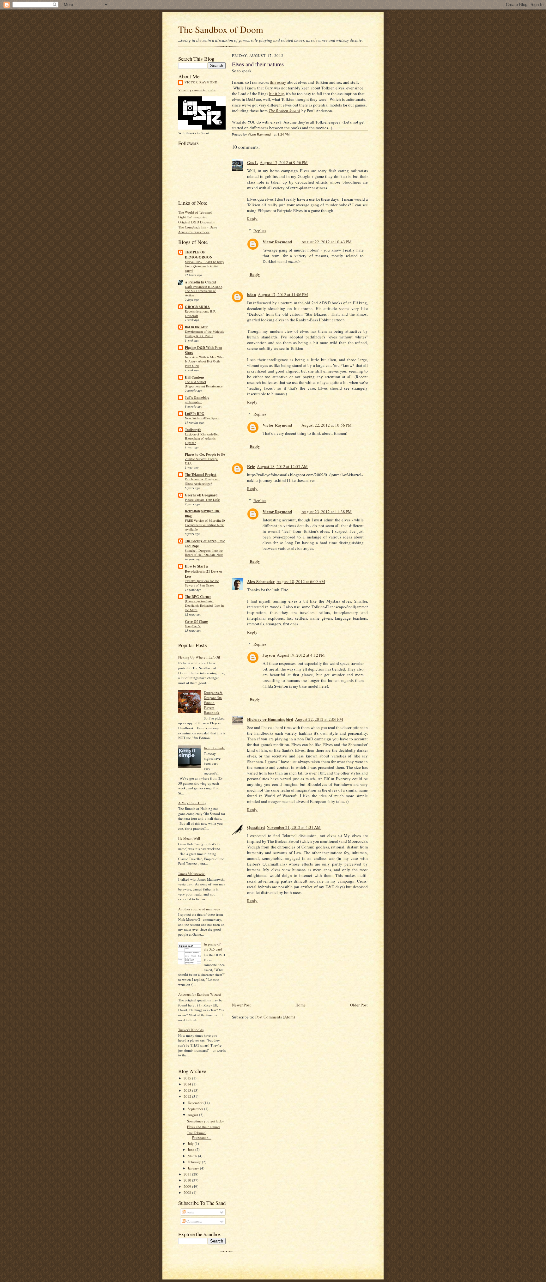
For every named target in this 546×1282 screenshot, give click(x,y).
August (193, 1114)
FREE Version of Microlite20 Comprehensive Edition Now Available (205, 525)
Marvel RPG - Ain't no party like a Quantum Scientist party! (204, 266)
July (191, 1143)
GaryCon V (193, 626)
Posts (189, 1212)
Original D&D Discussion (196, 222)
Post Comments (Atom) (275, 1017)
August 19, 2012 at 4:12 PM (301, 655)
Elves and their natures (203, 1126)
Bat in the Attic (196, 327)
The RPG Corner (198, 596)
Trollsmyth (193, 429)
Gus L (252, 162)
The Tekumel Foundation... (199, 1135)
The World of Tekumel (195, 212)
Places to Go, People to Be (205, 454)
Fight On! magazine (192, 217)
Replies (259, 231)
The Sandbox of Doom (220, 29)
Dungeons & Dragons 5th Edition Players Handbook (213, 702)
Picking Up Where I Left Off (199, 657)
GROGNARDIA (197, 306)
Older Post (359, 1005)
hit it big (276, 93)
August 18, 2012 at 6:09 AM (300, 581)
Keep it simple (214, 747)
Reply (252, 219)
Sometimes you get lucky (205, 1121)
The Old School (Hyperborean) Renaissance (204, 384)
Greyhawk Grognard (201, 495)
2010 (188, 1180)
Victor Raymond (201, 82)
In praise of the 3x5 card (213, 946)
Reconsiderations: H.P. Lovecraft (200, 313)
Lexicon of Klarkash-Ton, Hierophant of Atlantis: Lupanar (202, 438)
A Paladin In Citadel (200, 282)
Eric (251, 466)
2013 (188, 1090)
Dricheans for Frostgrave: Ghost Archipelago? (202, 481)
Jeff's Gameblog (197, 397)
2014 (188, 1084)
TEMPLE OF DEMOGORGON (198, 255)
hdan (251, 294)
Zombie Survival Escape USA (201, 461)
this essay (278, 82)
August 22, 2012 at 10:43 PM (326, 242)
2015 (188, 1078)
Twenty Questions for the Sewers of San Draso (202, 583)
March (193, 1155)
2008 (188, 1192)
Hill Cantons (194, 377)
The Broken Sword (284, 110)
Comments (193, 1221)
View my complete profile (197, 90)
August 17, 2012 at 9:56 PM (284, 162)
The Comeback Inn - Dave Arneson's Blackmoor (197, 229)
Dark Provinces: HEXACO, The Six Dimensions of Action (204, 291)
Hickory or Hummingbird (270, 719)
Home (300, 1005)
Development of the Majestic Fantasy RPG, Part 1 (204, 333)
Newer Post (241, 1005)
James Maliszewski (191, 873)
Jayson (269, 655)
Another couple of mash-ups (199, 909)
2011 (188, 1174)
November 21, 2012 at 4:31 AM (294, 827)
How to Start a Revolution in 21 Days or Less (204, 571)
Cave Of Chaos (196, 621)
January (194, 1168)
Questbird (256, 827)
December (195, 1102)
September (196, 1108)
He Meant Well (189, 838)
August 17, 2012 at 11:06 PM (283, 294)
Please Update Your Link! (202, 499)
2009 (188, 1186)
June (191, 1149)
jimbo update (193, 402)
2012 (188, 1096)
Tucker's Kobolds (190, 1029)
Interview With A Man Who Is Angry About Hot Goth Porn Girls (204, 361)
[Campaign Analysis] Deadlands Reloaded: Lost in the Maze (204, 605)
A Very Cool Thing (192, 802)
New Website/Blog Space (202, 418)
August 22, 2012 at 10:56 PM (326, 425)
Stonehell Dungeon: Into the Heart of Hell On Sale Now (204, 552)
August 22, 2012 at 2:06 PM (319, 719)
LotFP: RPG (194, 413)
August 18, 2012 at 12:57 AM (282, 466)
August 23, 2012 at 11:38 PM (326, 511)
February (195, 1161)
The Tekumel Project (200, 474)
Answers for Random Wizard (199, 994)
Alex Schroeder (261, 581)
